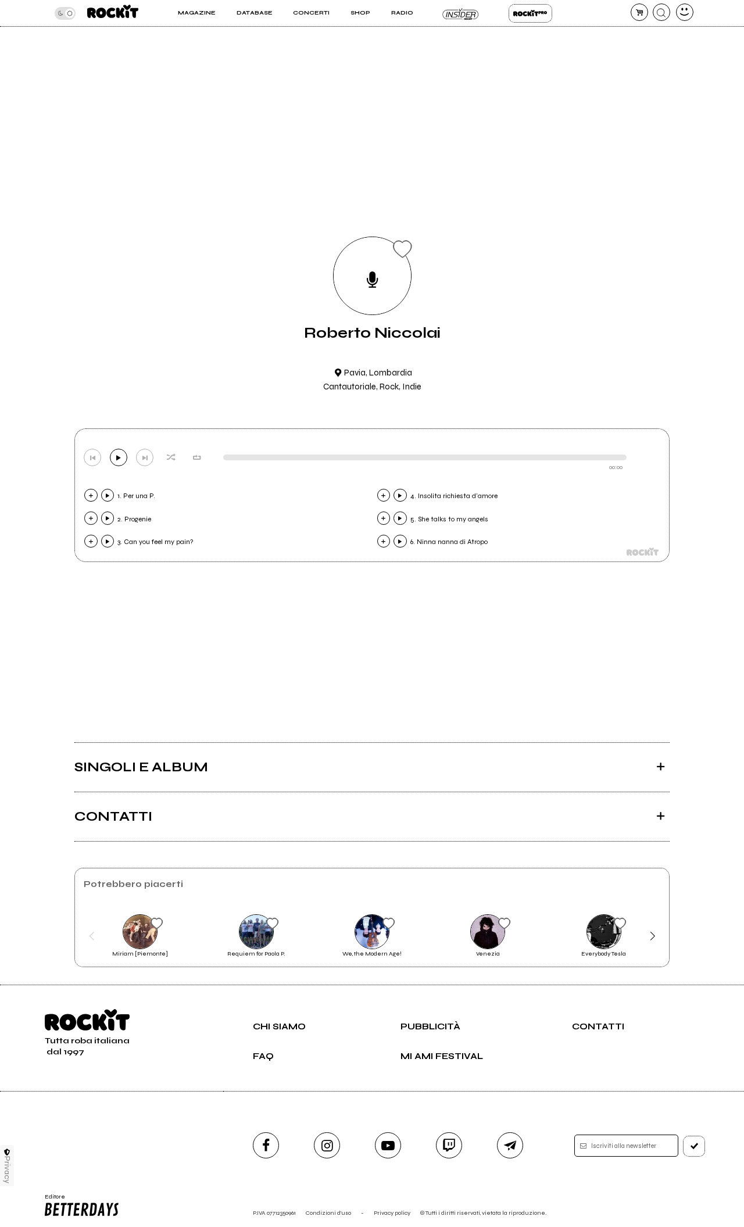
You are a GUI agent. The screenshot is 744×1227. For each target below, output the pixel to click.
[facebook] (266, 1145)
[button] (91, 936)
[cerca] (661, 12)
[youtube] (388, 1145)
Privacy (7, 1169)
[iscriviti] (694, 1146)
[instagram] (327, 1145)
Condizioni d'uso (328, 1213)
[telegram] (510, 1145)
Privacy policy (392, 1213)
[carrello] (639, 12)
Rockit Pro (530, 13)
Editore (51, 1200)
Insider (460, 13)
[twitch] (449, 1145)
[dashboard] (684, 12)
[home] (112, 13)
